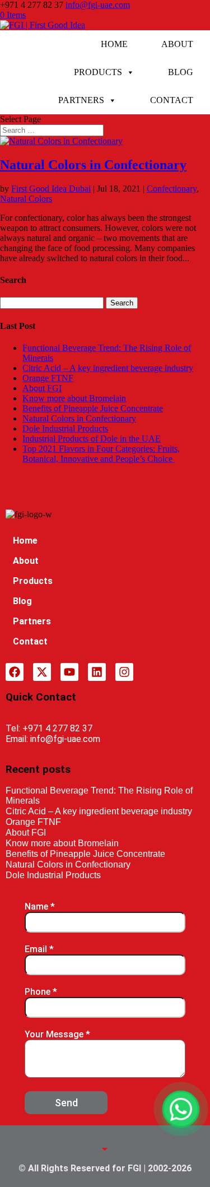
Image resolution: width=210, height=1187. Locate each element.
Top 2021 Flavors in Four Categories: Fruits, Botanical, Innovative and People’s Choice (101, 453)
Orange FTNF (47, 378)
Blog (22, 601)
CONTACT (171, 100)
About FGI (42, 388)
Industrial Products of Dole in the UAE (91, 438)
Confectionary (172, 188)
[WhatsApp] (180, 1109)
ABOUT (177, 44)
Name (40, 906)
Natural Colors (26, 198)
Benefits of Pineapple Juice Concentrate (92, 408)
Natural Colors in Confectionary (93, 164)
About (26, 560)
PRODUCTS (98, 72)
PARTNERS (81, 100)
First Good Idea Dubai (51, 188)
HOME (114, 44)
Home (25, 540)
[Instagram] (124, 672)
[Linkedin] (97, 672)
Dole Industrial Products (65, 428)
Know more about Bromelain (74, 398)
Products (33, 581)
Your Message (57, 1034)
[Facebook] (15, 672)
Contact (30, 641)
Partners (32, 621)
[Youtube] (69, 672)
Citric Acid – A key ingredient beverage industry (107, 368)
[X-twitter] (42, 672)
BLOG (180, 72)
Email (39, 949)
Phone (41, 991)
